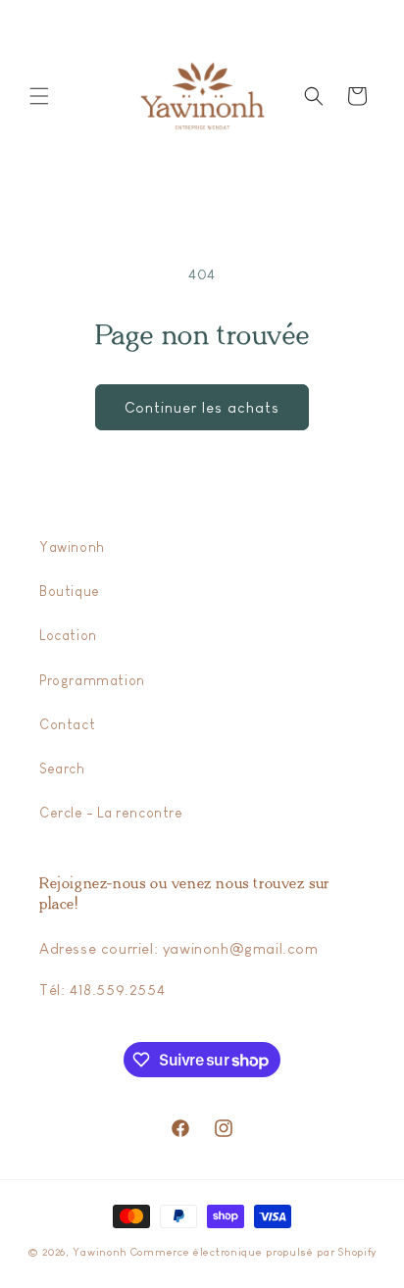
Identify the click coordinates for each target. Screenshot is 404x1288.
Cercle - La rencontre (111, 812)
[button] (39, 96)
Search (62, 768)
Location (68, 635)
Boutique (69, 591)
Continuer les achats (202, 407)
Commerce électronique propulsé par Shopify (253, 1252)
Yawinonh (72, 547)
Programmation (92, 680)
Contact (67, 724)
